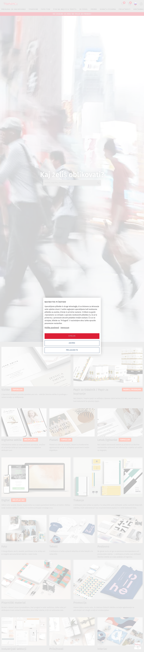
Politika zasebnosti (52, 328)
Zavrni (72, 343)
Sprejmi (72, 336)
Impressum (64, 328)
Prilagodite (72, 350)
